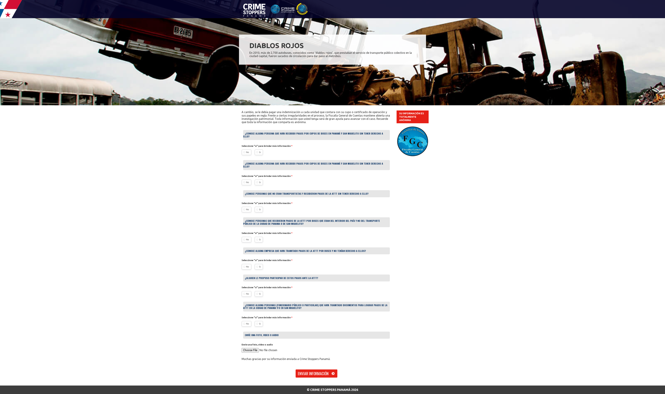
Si (260, 152)
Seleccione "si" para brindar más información (267, 146)
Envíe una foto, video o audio (257, 344)
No (247, 152)
